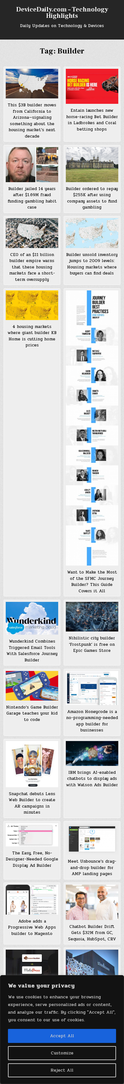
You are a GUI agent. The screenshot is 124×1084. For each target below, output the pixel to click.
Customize (62, 1053)
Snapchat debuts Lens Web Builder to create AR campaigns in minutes (32, 803)
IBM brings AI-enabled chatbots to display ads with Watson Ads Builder (92, 778)
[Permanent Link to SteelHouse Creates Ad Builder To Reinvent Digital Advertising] (92, 963)
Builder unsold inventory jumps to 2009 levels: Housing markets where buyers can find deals (92, 264)
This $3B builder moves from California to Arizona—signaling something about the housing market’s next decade (32, 120)
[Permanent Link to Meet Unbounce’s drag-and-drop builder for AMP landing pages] (92, 839)
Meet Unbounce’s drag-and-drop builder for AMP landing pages (92, 867)
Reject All (62, 1070)
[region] (62, 1029)
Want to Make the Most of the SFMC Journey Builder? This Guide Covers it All (92, 581)
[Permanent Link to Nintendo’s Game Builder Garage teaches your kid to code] (32, 686)
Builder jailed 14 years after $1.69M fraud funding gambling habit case (32, 198)
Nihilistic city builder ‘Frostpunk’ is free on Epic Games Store (92, 644)
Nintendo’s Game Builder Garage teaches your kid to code (32, 713)
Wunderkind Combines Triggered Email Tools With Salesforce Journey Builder (32, 650)
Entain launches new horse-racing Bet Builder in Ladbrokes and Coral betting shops (92, 119)
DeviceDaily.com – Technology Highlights (62, 12)
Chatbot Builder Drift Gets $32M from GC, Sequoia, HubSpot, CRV (92, 933)
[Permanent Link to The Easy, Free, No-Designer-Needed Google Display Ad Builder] (32, 834)
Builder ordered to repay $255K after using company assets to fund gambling (92, 198)
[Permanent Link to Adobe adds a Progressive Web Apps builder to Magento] (32, 899)
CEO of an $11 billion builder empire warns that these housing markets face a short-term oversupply (32, 267)
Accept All (62, 1035)
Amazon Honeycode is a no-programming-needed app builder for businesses (92, 721)
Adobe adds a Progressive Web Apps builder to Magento (32, 927)
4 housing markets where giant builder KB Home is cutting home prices (32, 336)
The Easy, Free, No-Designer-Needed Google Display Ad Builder (32, 859)
